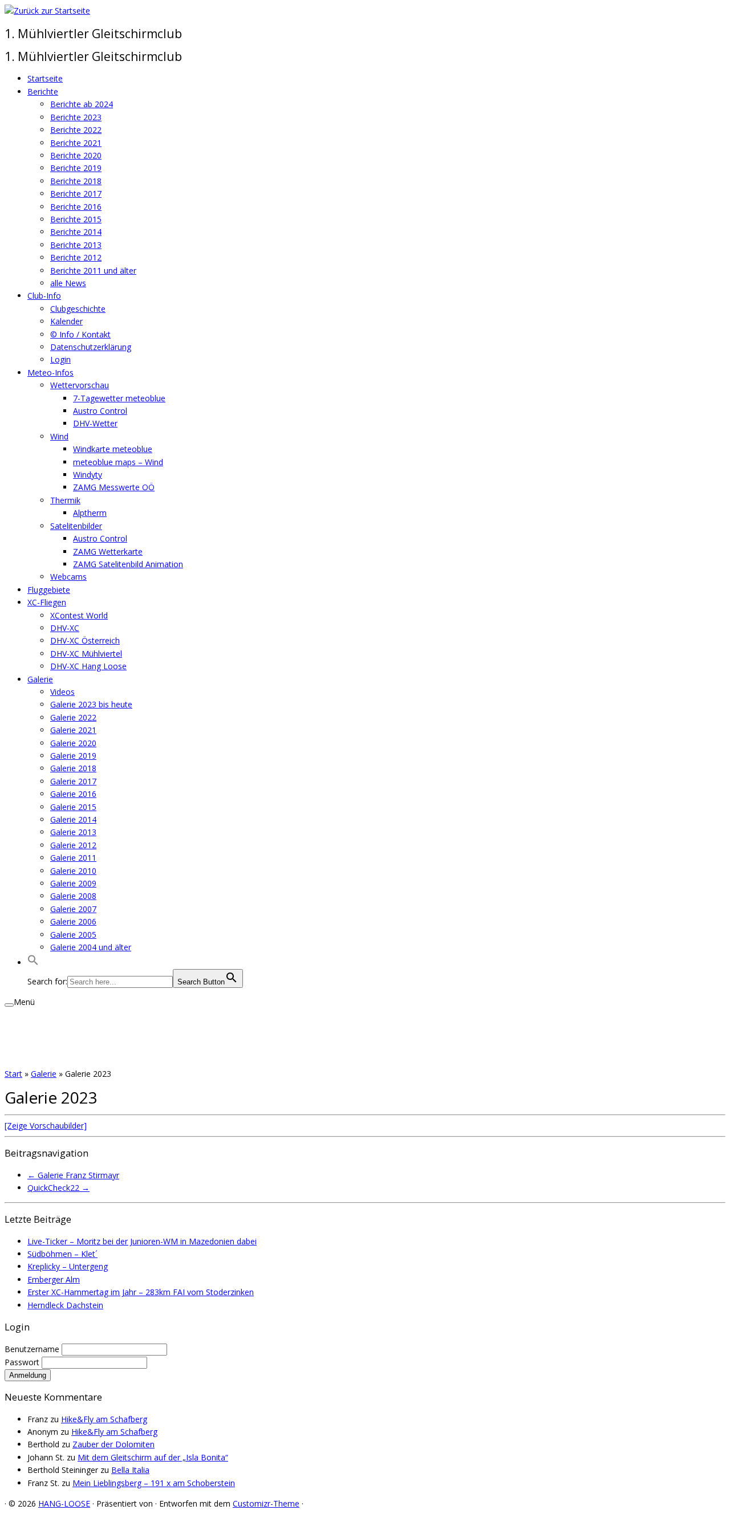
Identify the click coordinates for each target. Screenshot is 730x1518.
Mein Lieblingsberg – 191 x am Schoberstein (153, 1483)
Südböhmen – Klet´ (62, 1253)
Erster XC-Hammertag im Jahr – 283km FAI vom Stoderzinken (140, 1292)
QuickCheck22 (58, 1187)
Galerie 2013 (73, 832)
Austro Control (100, 410)
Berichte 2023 (76, 117)
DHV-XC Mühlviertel (86, 653)
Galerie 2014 (73, 819)
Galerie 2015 (73, 806)
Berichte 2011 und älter (93, 270)
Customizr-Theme (266, 1503)
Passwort (23, 1362)
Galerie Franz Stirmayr (73, 1175)
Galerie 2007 (73, 909)
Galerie (40, 679)
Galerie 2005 (73, 934)
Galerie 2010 (73, 870)
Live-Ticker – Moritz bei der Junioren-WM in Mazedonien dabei (142, 1241)
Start (13, 1073)
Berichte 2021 (76, 142)
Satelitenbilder (76, 525)
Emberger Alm (53, 1279)
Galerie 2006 (73, 921)
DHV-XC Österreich (85, 640)
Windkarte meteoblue (112, 448)
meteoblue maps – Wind (118, 462)
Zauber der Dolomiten (113, 1444)
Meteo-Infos (50, 372)
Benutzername (33, 1349)
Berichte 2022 (76, 129)
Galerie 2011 (73, 857)
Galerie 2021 (73, 730)
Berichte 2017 (76, 193)
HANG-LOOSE (64, 1503)
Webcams (68, 576)
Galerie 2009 (73, 883)
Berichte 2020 (76, 155)
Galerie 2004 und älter (90, 947)
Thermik (65, 500)
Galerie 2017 (73, 781)
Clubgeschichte (78, 308)
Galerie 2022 (73, 717)
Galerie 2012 (73, 845)
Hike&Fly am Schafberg (104, 1419)
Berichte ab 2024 (81, 104)
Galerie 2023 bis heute (91, 704)
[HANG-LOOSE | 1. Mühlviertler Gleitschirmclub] (47, 10)
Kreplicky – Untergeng (67, 1266)
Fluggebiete (48, 589)
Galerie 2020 (73, 743)
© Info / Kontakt (80, 334)
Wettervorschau (79, 385)
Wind (59, 436)
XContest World (79, 615)
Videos (62, 691)
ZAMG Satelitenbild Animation (128, 564)
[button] (33, 962)
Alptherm (90, 512)
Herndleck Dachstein (65, 1305)
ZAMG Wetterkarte (108, 551)
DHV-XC (64, 627)
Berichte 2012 (76, 257)
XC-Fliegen (46, 602)
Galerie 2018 (73, 768)
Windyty (87, 474)
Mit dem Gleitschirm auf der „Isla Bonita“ (153, 1457)
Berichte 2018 (76, 181)
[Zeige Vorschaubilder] (46, 1125)
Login (60, 359)
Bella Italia (130, 1469)
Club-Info (44, 295)
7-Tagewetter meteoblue (119, 398)
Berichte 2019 (76, 167)
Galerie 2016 (73, 793)
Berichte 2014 (76, 231)
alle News (68, 283)
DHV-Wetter (95, 423)
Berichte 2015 (76, 219)
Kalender (66, 321)
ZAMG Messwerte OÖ (114, 487)
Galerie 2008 (73, 895)
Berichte (42, 91)
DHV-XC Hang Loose (88, 666)
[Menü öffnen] (9, 1005)
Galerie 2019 (73, 755)
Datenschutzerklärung (90, 346)
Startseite (45, 78)
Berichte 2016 (76, 206)
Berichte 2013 (76, 244)
